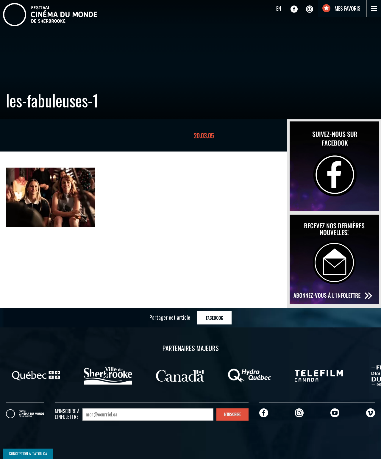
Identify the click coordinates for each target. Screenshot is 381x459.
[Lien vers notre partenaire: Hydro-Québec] (249, 375)
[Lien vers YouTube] (334, 412)
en (278, 8)
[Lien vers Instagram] (309, 9)
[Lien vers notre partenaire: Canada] (180, 375)
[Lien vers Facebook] (294, 9)
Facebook (214, 318)
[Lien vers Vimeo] (370, 412)
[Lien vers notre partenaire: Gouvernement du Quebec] (36, 375)
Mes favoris (346, 8)
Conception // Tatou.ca (28, 453)
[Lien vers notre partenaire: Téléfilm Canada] (319, 375)
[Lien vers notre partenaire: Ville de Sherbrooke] (108, 375)
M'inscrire (232, 414)
